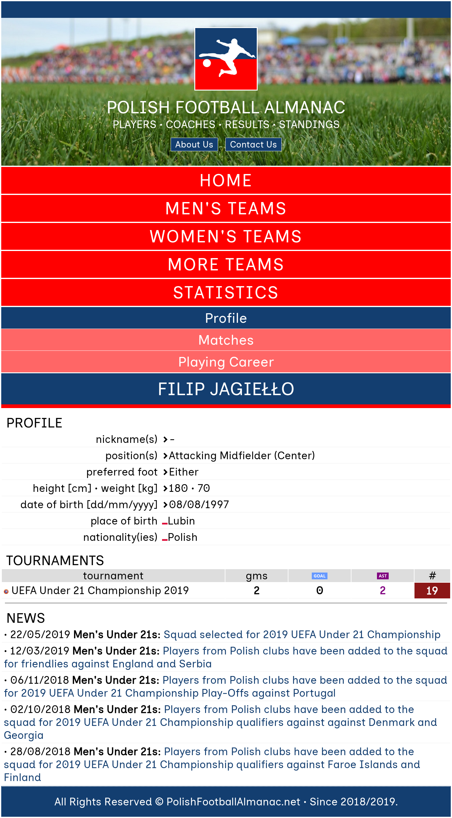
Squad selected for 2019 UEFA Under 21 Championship (302, 634)
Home (226, 180)
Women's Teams (226, 236)
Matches (226, 339)
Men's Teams (226, 208)
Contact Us (253, 144)
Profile (226, 318)
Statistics (226, 292)
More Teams (226, 264)
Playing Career (226, 361)
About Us (194, 144)
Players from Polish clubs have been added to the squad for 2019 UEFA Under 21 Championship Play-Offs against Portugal (225, 686)
